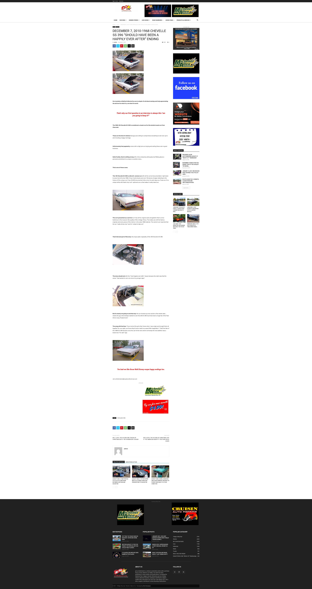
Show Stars (169, 20)
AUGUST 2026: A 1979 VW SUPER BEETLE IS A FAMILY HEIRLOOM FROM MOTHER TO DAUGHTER (140, 480)
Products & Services (183, 20)
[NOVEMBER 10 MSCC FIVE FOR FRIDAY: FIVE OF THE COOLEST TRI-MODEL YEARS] (176, 165)
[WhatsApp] (125, 46)
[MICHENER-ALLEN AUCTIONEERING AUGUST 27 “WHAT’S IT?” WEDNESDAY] (177, 156)
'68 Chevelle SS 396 (121, 418)
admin (115, 42)
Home (115, 20)
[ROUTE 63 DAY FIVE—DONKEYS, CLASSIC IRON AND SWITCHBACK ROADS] (177, 181)
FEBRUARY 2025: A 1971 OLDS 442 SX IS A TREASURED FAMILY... (193, 225)
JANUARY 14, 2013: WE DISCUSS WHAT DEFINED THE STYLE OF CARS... (190, 172)
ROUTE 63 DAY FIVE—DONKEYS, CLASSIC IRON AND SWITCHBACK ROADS (190, 181)
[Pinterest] (121, 46)
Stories (117, 26)
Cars (118, 24)
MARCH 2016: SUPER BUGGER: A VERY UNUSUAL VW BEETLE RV (160, 546)
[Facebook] (114, 46)
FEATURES (122, 20)
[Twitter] (118, 46)
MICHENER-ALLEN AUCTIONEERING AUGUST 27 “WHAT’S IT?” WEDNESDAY (190, 156)
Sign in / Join (115, 1)
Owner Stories (133, 20)
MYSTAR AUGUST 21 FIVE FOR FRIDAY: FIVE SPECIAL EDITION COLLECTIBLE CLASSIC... (130, 546)
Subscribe (121, 1)
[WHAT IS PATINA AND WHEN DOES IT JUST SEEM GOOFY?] (147, 554)
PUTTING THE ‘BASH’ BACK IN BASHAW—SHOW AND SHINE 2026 (130, 538)
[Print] (133, 46)
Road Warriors (157, 20)
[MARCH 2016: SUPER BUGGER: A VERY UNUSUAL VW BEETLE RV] (147, 546)
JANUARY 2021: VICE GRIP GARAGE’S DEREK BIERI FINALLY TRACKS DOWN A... (160, 538)
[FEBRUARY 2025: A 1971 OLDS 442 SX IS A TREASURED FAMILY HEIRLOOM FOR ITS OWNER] (193, 218)
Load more (185, 187)
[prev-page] (114, 487)
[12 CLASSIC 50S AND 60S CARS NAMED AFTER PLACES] (117, 554)
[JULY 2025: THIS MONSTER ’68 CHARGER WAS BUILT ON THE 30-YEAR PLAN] (179, 218)
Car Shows (145, 20)
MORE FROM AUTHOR (131, 462)
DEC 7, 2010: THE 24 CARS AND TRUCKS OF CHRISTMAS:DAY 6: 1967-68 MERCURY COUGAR (125, 438)
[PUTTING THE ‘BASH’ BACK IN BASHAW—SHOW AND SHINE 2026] (117, 538)
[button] (197, 20)
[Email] (129, 46)
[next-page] (116, 487)
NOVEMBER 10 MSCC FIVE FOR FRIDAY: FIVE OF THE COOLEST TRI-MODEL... (190, 164)
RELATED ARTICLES (119, 462)
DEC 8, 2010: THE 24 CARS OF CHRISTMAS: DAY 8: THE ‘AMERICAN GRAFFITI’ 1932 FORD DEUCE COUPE (156, 439)
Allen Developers (147, 586)
